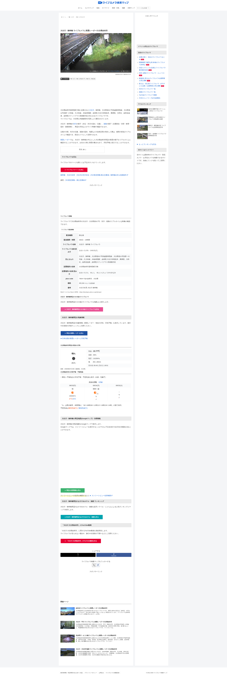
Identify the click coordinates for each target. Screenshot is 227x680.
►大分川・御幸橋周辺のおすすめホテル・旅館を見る (82, 517)
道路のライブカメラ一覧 (147, 92)
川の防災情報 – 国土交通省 (75, 180)
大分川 (73, 78)
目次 (80, 149)
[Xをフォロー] (94, 565)
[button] (148, 8)
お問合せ (101, 672)
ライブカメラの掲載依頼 (112, 672)
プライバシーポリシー (91, 672)
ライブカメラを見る (113, 71)
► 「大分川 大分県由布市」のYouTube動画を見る (81, 541)
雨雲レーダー (65, 140)
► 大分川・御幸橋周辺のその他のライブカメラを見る (82, 309)
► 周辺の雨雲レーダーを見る (74, 333)
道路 (94, 78)
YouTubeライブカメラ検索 (148, 95)
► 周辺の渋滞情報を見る (73, 490)
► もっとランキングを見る (146, 144)
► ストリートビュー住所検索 (100, 495)
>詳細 (100, 382)
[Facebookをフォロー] (98, 565)
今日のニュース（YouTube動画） (150, 98)
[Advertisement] (95, 23)
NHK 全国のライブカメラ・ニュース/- (152, 73)
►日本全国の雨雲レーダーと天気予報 (74, 338)
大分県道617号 (81, 78)
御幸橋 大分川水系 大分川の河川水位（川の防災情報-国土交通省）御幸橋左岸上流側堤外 (93, 175)
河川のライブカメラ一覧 (147, 89)
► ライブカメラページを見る (74, 170)
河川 (89, 78)
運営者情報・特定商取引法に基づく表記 (71, 672)
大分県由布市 (65, 78)
